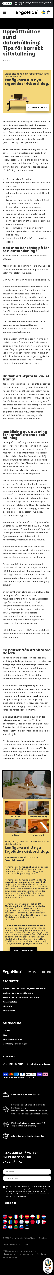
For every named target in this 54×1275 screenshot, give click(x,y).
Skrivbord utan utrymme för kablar (21, 997)
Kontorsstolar (10, 1002)
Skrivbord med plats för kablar (18, 993)
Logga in (10, 1203)
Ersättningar (10, 1254)
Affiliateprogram (10, 1251)
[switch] (47, 1271)
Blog (5, 1035)
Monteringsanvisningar (15, 1044)
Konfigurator (9, 1010)
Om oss (25, 908)
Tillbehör (7, 1006)
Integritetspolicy (26, 1254)
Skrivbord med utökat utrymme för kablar (24, 989)
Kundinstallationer (12, 1039)
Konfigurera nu (37, 107)
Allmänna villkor (28, 1251)
